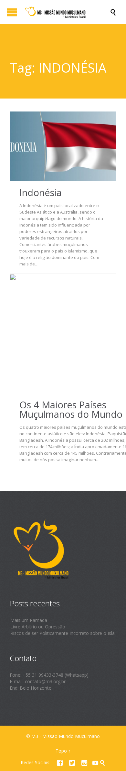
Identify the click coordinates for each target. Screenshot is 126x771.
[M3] (66, 12)
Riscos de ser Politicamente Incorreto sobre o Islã (62, 633)
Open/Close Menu (12, 12)
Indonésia (40, 192)
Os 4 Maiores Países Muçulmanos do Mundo (70, 409)
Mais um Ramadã (28, 620)
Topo (61, 751)
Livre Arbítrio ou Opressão (37, 627)
